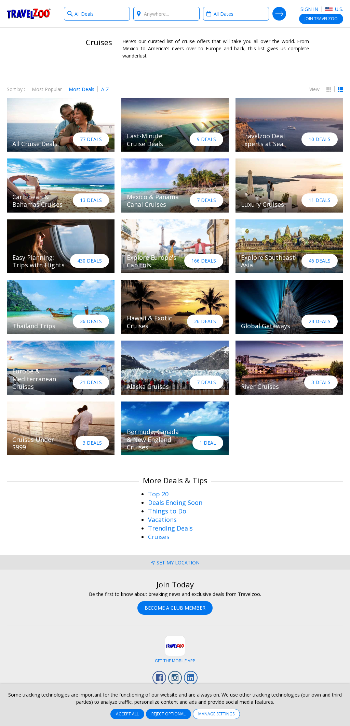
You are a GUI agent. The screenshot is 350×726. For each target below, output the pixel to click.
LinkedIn (191, 678)
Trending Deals (170, 528)
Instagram (175, 678)
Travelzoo (29, 14)
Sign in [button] (309, 9)
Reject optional (168, 714)
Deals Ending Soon (175, 502)
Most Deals (81, 89)
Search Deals (279, 14)
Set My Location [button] (178, 562)
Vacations (162, 519)
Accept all (127, 714)
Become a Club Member (175, 607)
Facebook (159, 678)
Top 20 (158, 494)
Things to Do (167, 511)
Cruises (159, 537)
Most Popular (47, 89)
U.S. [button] (338, 9)
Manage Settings (216, 714)
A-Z (105, 89)
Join (321, 19)
